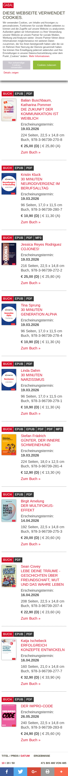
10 (3, 763)
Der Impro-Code (37, 706)
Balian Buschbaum (36, 100)
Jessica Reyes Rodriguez (41, 244)
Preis (14, 755)
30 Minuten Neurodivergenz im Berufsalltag (40, 183)
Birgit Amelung (32, 501)
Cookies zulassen (46, 65)
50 (13, 763)
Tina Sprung (30, 305)
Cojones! (30, 249)
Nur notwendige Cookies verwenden (16, 65)
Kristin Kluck (31, 175)
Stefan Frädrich (33, 436)
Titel (5, 755)
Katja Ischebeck (33, 641)
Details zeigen (11, 72)
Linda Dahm (30, 370)
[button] (7, 771)
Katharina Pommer (36, 105)
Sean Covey (30, 566)
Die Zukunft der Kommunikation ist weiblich (39, 113)
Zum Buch (29, 152)
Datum (25, 755)
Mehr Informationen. (39, 56)
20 (8, 763)
